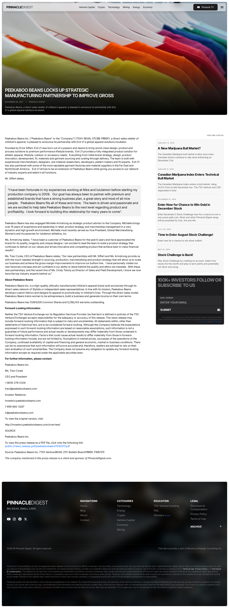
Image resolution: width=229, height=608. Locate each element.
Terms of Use (202, 322)
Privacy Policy (216, 322)
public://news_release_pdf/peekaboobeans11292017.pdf (37, 446)
